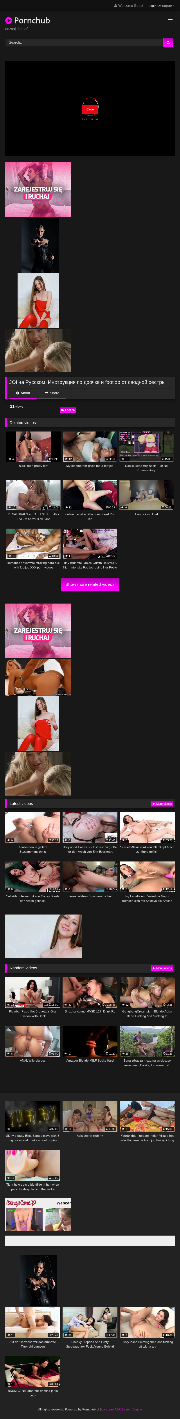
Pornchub (31, 20)
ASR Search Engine (128, 1409)
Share (54, 393)
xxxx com (107, 1409)
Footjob (70, 410)
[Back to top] (166, 1406)
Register (168, 5)
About (25, 393)
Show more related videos (90, 584)
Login (152, 5)
